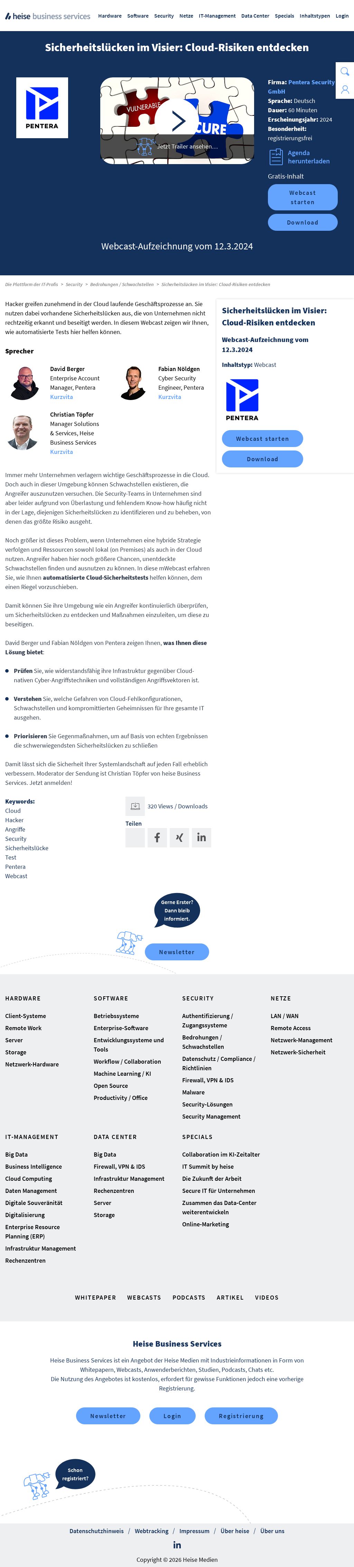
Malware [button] (193, 1092)
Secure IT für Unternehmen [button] (218, 1191)
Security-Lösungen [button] (207, 1104)
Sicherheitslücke (26, 848)
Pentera (15, 867)
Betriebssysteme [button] (116, 1016)
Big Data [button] (16, 1154)
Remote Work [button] (23, 1028)
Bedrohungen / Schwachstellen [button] (203, 1042)
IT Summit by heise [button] (208, 1166)
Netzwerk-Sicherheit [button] (298, 1052)
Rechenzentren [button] (25, 1260)
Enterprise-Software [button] (121, 1028)
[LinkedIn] (177, 1545)
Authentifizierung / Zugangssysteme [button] (207, 1020)
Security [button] (164, 15)
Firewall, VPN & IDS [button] (208, 1080)
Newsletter (177, 952)
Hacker (14, 820)
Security (74, 284)
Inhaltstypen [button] (315, 15)
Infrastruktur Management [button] (40, 1248)
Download (303, 222)
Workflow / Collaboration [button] (127, 1061)
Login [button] (342, 15)
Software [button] (138, 15)
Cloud (13, 811)
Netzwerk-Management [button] (302, 1040)
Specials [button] (284, 15)
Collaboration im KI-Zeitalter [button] (221, 1154)
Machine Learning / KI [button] (122, 1073)
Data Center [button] (255, 15)
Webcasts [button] (144, 1297)
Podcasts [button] (189, 1297)
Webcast (16, 876)
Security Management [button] (211, 1116)
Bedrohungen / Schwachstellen (122, 284)
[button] (345, 71)
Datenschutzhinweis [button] (96, 1531)
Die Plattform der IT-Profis (31, 284)
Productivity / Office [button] (121, 1098)
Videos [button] (267, 1297)
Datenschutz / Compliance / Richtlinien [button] (218, 1063)
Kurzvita (61, 397)
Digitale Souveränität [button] (34, 1203)
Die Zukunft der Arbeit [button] (212, 1179)
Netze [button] (186, 15)
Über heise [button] (235, 1531)
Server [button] (14, 1040)
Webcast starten (302, 197)
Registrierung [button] (241, 1416)
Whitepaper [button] (95, 1297)
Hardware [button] (110, 15)
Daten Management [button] (31, 1191)
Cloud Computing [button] (28, 1179)
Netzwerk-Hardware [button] (32, 1064)
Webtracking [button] (151, 1531)
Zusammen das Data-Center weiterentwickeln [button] (219, 1207)
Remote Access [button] (291, 1028)
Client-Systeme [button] (25, 1016)
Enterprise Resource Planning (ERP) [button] (32, 1231)
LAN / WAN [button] (285, 1016)
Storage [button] (15, 1052)
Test (10, 857)
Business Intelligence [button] (33, 1166)
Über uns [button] (272, 1531)
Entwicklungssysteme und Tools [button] (129, 1044)
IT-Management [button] (217, 15)
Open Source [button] (111, 1086)
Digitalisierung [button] (25, 1215)
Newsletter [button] (108, 1416)
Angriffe (15, 829)
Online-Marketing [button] (205, 1224)
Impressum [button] (194, 1531)
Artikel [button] (230, 1297)
